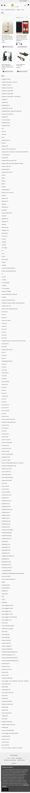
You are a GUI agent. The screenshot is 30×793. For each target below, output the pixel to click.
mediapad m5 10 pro (7, 567)
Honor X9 (4, 483)
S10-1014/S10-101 (6, 588)
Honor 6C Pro (5, 343)
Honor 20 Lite (5, 425)
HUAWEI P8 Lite (6, 105)
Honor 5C (4, 326)
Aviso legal (19, 758)
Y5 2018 (4, 242)
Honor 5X (4, 329)
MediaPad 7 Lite (6, 544)
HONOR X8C (5, 710)
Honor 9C (4, 393)
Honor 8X (4, 378)
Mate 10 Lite (5, 198)
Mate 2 (3, 181)
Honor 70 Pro (5, 675)
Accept (5, 789)
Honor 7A (4, 355)
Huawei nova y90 (6, 640)
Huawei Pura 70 (6, 666)
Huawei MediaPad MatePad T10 (10, 657)
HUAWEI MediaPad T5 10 (8, 556)
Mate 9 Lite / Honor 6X (7, 192)
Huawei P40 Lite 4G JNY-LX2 (9, 160)
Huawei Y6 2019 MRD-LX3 (8, 268)
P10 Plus (4, 134)
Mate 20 (4, 204)
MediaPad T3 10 (6, 553)
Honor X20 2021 (6, 492)
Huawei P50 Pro (6, 663)
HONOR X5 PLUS (6, 457)
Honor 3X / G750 (6, 320)
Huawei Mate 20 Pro (7, 213)
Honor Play (4, 311)
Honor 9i (4, 399)
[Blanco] (18, 44)
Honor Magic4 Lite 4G (7, 605)
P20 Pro (4, 143)
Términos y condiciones (10, 760)
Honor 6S (4, 346)
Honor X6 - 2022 (6, 460)
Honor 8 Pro (5, 384)
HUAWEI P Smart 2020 (7, 93)
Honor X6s (4, 718)
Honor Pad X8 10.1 (6, 576)
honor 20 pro (5, 428)
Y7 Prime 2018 (5, 282)
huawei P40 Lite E (6, 166)
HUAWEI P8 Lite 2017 (7, 108)
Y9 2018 (4, 297)
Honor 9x (4, 402)
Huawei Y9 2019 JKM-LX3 (8, 300)
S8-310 (3, 582)
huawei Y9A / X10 (6, 306)
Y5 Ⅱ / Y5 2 (4, 236)
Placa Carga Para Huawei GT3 (20, 65)
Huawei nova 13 (6, 739)
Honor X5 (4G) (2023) (7, 454)
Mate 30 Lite (5, 218)
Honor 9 (4, 390)
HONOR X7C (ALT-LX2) (7, 704)
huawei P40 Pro (6, 169)
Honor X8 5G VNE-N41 (7, 477)
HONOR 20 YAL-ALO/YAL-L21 (9, 422)
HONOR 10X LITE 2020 (7, 628)
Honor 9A (4, 387)
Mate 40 (4, 224)
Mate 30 (4, 215)
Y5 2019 (4, 245)
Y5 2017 (4, 239)
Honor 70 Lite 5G (6, 439)
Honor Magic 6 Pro (6, 620)
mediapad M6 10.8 (6, 570)
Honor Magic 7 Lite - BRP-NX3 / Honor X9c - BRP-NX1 (15, 681)
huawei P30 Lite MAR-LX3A (9, 149)
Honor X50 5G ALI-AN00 (8, 625)
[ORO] (19, 44)
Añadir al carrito (8, 46)
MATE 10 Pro (5, 201)
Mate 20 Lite (5, 207)
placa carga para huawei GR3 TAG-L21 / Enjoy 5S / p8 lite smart (8, 66)
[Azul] (21, 44)
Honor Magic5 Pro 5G (7, 614)
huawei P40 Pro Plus (7, 172)
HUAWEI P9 (5, 117)
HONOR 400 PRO (6, 736)
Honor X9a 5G (5, 486)
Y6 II (3, 253)
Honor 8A (4, 370)
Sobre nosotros (21, 760)
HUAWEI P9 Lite (6, 122)
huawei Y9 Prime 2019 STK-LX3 (10, 308)
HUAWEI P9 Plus (6, 125)
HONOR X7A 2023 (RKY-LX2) (9, 465)
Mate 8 (3, 186)
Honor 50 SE (5, 436)
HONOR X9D (5, 727)
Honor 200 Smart (6, 684)
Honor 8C (4, 375)
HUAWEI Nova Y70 (6, 538)
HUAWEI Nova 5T (6, 524)
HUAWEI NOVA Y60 (6, 535)
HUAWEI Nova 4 (6, 518)
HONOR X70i (5, 716)
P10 (3, 128)
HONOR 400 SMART (7, 701)
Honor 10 (4, 413)
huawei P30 (5, 146)
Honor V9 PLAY (5, 410)
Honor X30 (4, 622)
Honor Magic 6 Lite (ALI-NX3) (9, 617)
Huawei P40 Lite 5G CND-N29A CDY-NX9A (12, 163)
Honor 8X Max (5, 381)
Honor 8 (4, 367)
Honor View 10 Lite (6, 448)
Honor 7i (4, 358)
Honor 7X (4, 364)
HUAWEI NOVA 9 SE (7, 532)
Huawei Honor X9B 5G (7, 114)
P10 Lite (4, 131)
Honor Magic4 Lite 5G (7, 608)
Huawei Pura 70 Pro (7, 669)
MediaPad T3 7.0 (6, 547)
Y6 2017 (4, 262)
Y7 (2, 274)
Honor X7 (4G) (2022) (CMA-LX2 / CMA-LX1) (12, 463)
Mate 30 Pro (5, 221)
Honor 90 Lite (5, 445)
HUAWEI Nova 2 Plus (7, 509)
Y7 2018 (4, 279)
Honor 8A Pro (5, 372)
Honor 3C (4, 317)
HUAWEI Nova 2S (6, 506)
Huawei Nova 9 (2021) (7, 529)
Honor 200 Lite (5, 634)
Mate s (3, 175)
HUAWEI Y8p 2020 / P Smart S (9, 82)
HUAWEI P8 (5, 102)
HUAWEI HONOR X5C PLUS (8, 724)
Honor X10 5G (5, 489)
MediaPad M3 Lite (6, 561)
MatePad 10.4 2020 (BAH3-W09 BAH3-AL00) (13, 573)
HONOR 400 (5, 686)
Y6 (2, 250)
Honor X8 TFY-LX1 (6, 471)
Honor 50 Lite (5, 434)
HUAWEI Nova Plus (6, 500)
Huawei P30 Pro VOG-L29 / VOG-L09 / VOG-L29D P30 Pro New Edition (15, 153)
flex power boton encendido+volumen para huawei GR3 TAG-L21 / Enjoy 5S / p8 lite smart (7, 38)
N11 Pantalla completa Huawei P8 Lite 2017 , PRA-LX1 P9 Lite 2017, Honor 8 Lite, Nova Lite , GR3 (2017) (22, 38)
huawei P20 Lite (6, 140)
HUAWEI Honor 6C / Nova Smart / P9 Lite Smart (14, 340)
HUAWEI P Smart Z (6, 85)
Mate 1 (3, 178)
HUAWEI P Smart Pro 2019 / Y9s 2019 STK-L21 (13, 303)
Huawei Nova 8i (6, 527)
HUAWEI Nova (5, 497)
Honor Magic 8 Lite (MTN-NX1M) (10, 733)
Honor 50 (4, 431)
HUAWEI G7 (5, 591)
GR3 (3, 596)
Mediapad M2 (5, 559)
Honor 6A (4, 335)
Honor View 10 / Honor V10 (8, 419)
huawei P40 (5, 157)
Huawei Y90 (5, 672)
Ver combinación (22, 46)
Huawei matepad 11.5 (7, 649)
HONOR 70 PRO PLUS (7, 678)
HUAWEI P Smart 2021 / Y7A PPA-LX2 (11, 96)
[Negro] (16, 44)
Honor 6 (4, 332)
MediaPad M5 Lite (6, 564)
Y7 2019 (4, 285)
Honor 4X (4, 323)
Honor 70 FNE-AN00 (7, 442)
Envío (13, 758)
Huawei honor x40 (6, 495)
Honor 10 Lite (5, 416)
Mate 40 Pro (5, 233)
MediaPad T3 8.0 (6, 550)
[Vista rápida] (13, 23)
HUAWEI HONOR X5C (7, 721)
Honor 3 (4, 314)
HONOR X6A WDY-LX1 (7, 361)
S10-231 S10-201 (6, 585)
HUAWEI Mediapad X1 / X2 (8, 654)
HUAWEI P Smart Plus (7, 88)
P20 (3, 137)
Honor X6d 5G (5, 745)
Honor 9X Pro (5, 407)
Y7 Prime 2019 (5, 288)
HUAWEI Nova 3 (6, 512)
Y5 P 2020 (4, 247)
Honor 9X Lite (5, 404)
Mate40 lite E (5, 230)
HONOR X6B (5, 707)
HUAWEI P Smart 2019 (7, 90)
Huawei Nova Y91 (6, 643)
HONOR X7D (5, 698)
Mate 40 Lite (5, 227)
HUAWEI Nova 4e (6, 521)
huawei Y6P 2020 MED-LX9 (9, 271)
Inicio (8, 758)
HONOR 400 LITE (6, 689)
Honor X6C (4, 695)
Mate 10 (4, 195)
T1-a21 (3, 599)
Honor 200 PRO (6, 637)
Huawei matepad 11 (7, 646)
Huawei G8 (4, 593)
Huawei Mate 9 (6, 189)
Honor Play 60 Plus (7, 713)
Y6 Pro (3, 256)
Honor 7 (4, 352)
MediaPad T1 (5, 541)
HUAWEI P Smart (6, 79)
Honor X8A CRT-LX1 (6, 474)
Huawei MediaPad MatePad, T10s (10, 660)
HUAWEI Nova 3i (6, 515)
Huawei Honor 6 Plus (7, 349)
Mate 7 (3, 183)
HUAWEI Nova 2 (6, 503)
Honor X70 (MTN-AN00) (8, 730)
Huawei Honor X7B (6, 468)
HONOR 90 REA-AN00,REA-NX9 (9, 652)
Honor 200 (4, 631)
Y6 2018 (4, 265)
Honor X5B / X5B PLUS (7, 692)
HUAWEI (2, 75)
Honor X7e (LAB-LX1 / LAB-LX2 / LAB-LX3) (12, 748)
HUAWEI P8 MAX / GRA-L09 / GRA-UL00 (11, 111)
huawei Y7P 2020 (6, 291)
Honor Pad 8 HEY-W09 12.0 (8, 579)
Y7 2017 (4, 277)
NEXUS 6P (4, 602)
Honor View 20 (5, 451)
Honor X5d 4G (5, 742)
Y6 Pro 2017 (5, 259)
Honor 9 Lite (5, 396)
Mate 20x (4, 210)
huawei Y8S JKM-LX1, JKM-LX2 (9, 294)
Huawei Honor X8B (6, 480)
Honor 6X (4, 338)
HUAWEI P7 (5, 99)
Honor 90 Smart (6, 120)
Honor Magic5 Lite (6, 611)
